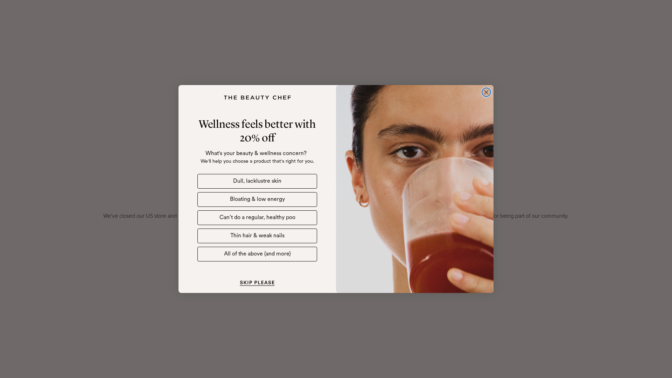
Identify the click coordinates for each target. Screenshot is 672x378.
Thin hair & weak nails (257, 236)
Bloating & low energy (257, 199)
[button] (257, 282)
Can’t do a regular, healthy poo (257, 217)
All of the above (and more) (257, 254)
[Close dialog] (486, 92)
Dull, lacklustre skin (257, 181)
